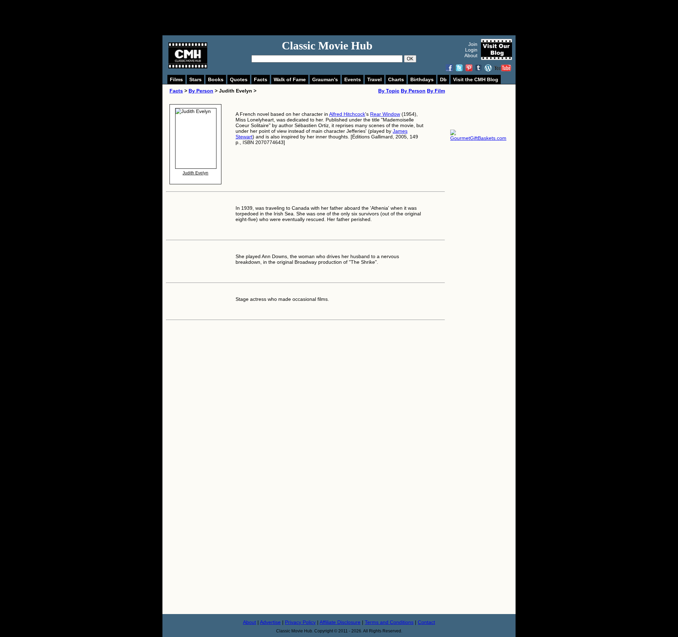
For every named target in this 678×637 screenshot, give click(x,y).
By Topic (388, 91)
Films (176, 79)
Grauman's (325, 79)
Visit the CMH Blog (475, 79)
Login (471, 50)
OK (410, 58)
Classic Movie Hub (327, 45)
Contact (426, 622)
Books (216, 79)
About (470, 55)
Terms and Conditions (389, 622)
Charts (396, 79)
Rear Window (385, 114)
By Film (436, 91)
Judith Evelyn (195, 173)
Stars (195, 79)
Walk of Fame (290, 79)
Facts (260, 79)
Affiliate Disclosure (340, 622)
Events (352, 79)
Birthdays (422, 79)
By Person (201, 91)
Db (443, 79)
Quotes (239, 79)
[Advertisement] (346, 18)
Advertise (270, 622)
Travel (374, 79)
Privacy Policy (300, 622)
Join (472, 44)
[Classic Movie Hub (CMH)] (187, 67)
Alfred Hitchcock (347, 114)
